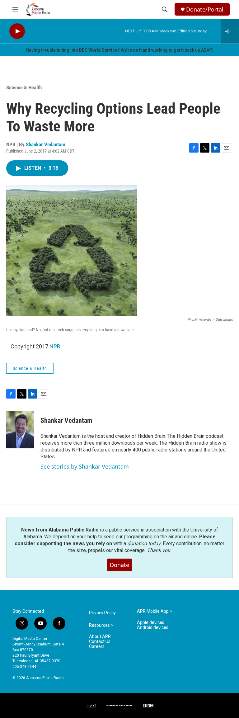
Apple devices (150, 622)
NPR (54, 346)
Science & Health (24, 87)
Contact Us (99, 641)
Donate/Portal (204, 9)
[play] (17, 31)
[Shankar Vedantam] (20, 429)
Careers (97, 646)
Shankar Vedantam (45, 144)
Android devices (152, 627)
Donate (119, 565)
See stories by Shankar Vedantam (84, 466)
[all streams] (230, 31)
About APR (100, 636)
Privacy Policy (102, 613)
